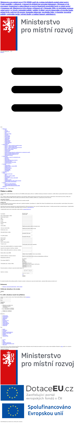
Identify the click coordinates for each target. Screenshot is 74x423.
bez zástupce (24, 258)
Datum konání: (3, 237)
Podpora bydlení (7, 150)
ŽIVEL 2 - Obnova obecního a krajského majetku (13, 145)
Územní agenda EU (8, 163)
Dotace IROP (7, 159)
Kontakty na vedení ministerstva (10, 183)
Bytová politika (7, 136)
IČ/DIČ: (2, 219)
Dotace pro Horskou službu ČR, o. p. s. (11, 154)
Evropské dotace (6, 316)
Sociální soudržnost (8, 142)
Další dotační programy (9, 155)
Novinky (4, 339)
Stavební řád (5, 321)
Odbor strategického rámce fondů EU (11, 160)
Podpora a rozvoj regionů (9, 149)
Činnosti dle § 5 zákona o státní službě (11, 177)
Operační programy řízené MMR (10, 162)
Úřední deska (5, 330)
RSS (3, 340)
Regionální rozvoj (6, 320)
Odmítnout (2, 349)
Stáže (6, 174)
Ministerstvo (5, 128)
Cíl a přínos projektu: (4, 235)
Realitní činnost (7, 141)
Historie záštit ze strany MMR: (6, 252)
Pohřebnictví (7, 139)
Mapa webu (5, 344)
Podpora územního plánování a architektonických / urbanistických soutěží (17, 152)
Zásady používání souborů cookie (8, 343)
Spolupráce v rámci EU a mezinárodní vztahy (12, 157)
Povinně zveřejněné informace (8, 332)
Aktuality (6, 130)
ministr (23, 259)
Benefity (6, 178)
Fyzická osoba (24, 214)
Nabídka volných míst (8, 173)
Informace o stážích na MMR (10, 175)
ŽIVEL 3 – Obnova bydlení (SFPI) (11, 146)
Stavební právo (7, 135)
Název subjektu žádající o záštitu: (6, 215)
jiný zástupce (24, 261)
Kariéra (4, 172)
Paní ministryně (7, 168)
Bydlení (4, 319)
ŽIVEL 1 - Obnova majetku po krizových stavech (13, 147)
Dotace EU (7, 158)
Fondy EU (6, 134)
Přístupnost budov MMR (7, 333)
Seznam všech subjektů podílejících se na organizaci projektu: (11, 246)
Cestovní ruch (7, 137)
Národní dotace (5, 144)
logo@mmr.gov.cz (31, 207)
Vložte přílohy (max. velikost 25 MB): (7, 263)
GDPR (4, 341)
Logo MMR (7, 170)
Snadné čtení (7, 143)
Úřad (6, 132)
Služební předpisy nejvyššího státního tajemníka (13, 180)
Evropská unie (5, 156)
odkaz (62, 346)
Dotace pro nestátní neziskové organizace (12, 153)
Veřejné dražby (7, 138)
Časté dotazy (5, 171)
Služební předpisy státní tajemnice (10, 181)
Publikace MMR (7, 169)
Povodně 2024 (7, 131)
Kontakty (4, 182)
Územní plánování (6, 323)
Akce (6, 129)
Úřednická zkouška (8, 179)
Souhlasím (6, 349)
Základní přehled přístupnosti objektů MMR (12, 185)
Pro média (4, 164)
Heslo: (1, 300)
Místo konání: (3, 239)
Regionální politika (8, 133)
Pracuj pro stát (7, 176)
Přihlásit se (2, 52)
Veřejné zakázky (7, 140)
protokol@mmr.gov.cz (27, 209)
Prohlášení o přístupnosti (7, 342)
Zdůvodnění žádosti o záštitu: (6, 232)
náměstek (23, 260)
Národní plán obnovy (8, 161)
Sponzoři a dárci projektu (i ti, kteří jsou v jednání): (9, 248)
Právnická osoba (25, 213)
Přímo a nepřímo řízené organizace (11, 184)
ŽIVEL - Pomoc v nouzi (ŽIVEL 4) (11, 148)
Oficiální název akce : (4, 229)
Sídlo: (2, 218)
